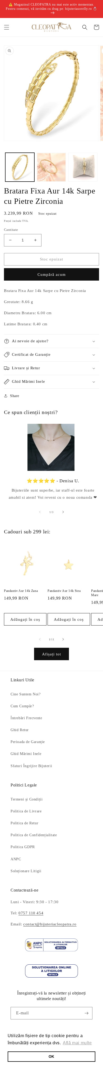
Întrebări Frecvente (26, 718)
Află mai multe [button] (77, 1043)
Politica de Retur (24, 823)
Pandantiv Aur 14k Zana (21, 591)
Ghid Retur (20, 730)
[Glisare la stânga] (40, 512)
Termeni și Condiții (27, 799)
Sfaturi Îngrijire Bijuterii (31, 766)
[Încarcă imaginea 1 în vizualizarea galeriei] (19, 167)
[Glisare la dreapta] (63, 512)
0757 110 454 (30, 913)
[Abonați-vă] (86, 1013)
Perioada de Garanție (28, 742)
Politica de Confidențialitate (34, 835)
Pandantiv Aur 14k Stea (64, 591)
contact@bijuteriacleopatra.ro (49, 924)
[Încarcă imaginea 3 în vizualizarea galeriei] (82, 167)
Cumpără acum (52, 274)
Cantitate (11, 230)
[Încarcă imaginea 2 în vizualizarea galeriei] (51, 167)
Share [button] (14, 396)
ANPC (16, 859)
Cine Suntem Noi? (26, 694)
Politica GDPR (23, 847)
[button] (6, 27)
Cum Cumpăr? (22, 706)
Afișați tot (51, 654)
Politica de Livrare (26, 811)
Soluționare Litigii (26, 871)
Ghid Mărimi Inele (26, 754)
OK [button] (51, 1056)
